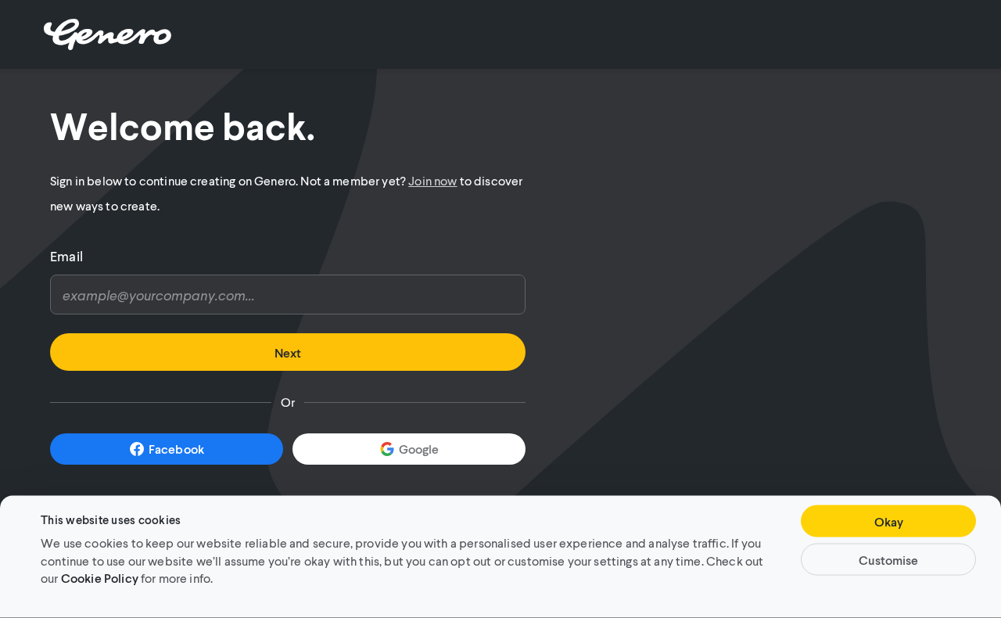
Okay (888, 521)
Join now (432, 180)
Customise (888, 559)
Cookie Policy (99, 576)
